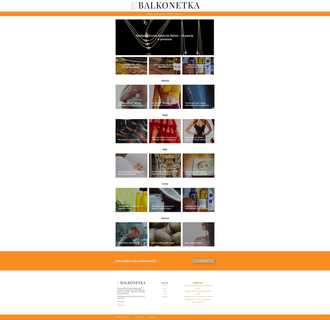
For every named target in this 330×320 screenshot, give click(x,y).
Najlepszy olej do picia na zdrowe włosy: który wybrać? (198, 66)
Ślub (162, 14)
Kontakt (120, 305)
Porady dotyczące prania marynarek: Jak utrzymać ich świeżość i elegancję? (197, 104)
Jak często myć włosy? (194, 243)
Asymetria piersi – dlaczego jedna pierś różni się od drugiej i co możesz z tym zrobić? (131, 104)
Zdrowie (169, 14)
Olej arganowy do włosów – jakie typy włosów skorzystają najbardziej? (165, 66)
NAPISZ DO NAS (203, 261)
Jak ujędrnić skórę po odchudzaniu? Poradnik (162, 104)
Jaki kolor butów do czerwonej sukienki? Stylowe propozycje (164, 138)
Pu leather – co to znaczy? (129, 139)
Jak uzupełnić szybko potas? (163, 243)
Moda (150, 14)
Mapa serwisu (138, 317)
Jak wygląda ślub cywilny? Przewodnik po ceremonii (196, 173)
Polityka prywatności (122, 317)
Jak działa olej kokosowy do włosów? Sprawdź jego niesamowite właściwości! (163, 207)
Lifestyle (178, 14)
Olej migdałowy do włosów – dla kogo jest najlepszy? (131, 66)
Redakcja (120, 301)
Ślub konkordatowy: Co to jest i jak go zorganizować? (131, 173)
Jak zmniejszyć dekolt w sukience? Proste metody (195, 138)
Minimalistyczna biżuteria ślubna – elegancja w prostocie (164, 37)
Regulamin (151, 317)
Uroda (156, 14)
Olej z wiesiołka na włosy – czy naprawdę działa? (130, 207)
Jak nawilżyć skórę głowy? (129, 243)
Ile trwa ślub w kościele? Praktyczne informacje (162, 173)
